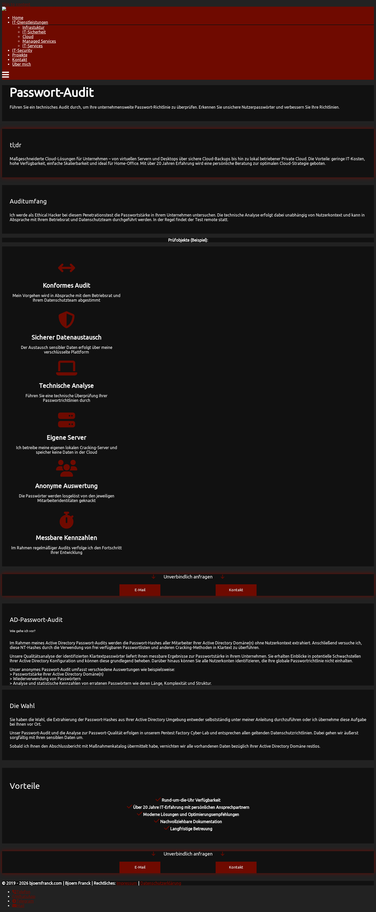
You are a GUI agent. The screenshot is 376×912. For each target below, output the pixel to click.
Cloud (28, 36)
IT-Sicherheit (34, 32)
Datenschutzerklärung (160, 883)
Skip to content (16, 4)
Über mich (21, 64)
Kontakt (19, 59)
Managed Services (39, 41)
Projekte (19, 55)
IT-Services (33, 45)
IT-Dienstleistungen (30, 22)
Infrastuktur (34, 27)
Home (17, 17)
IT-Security (22, 50)
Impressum (127, 883)
